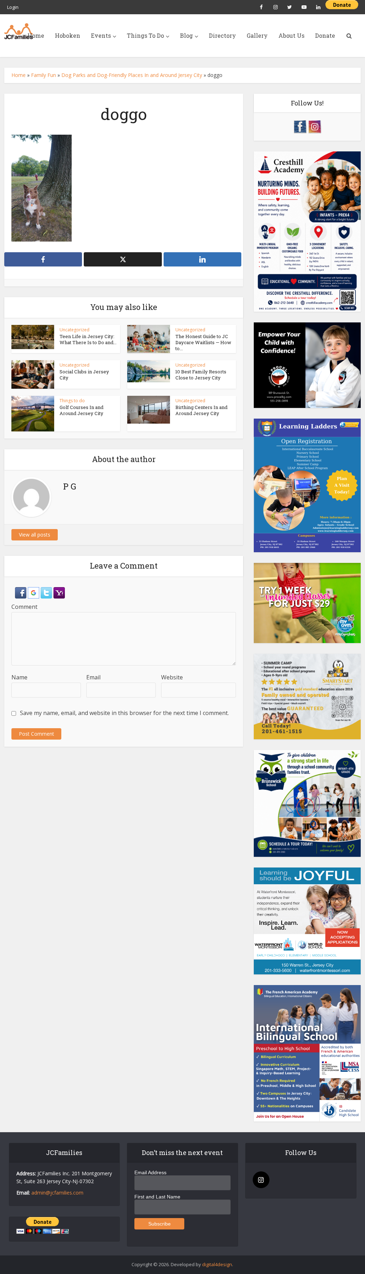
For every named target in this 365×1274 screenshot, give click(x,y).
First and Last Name (157, 1197)
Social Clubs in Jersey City (84, 374)
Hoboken (67, 35)
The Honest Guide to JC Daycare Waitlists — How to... (203, 342)
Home (35, 35)
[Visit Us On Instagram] (314, 126)
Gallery (257, 35)
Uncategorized (74, 330)
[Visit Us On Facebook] (300, 126)
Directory (222, 35)
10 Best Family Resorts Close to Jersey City (200, 374)
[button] (21, 592)
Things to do (72, 401)
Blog (186, 35)
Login (13, 7)
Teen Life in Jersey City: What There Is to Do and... (88, 339)
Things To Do (145, 35)
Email (93, 677)
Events (101, 35)
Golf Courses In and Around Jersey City (81, 410)
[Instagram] (261, 1179)
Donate (325, 35)
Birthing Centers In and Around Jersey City (201, 410)
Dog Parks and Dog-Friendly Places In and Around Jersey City (131, 75)
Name (19, 677)
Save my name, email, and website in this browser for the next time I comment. (124, 713)
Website (172, 677)
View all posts (34, 534)
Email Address (150, 1172)
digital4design (217, 1264)
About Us (291, 35)
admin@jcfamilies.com (57, 1192)
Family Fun (43, 75)
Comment (24, 607)
